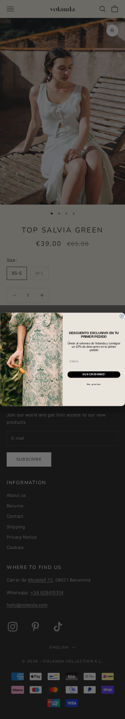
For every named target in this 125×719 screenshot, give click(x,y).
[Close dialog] (122, 316)
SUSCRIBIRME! (93, 374)
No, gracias (94, 384)
